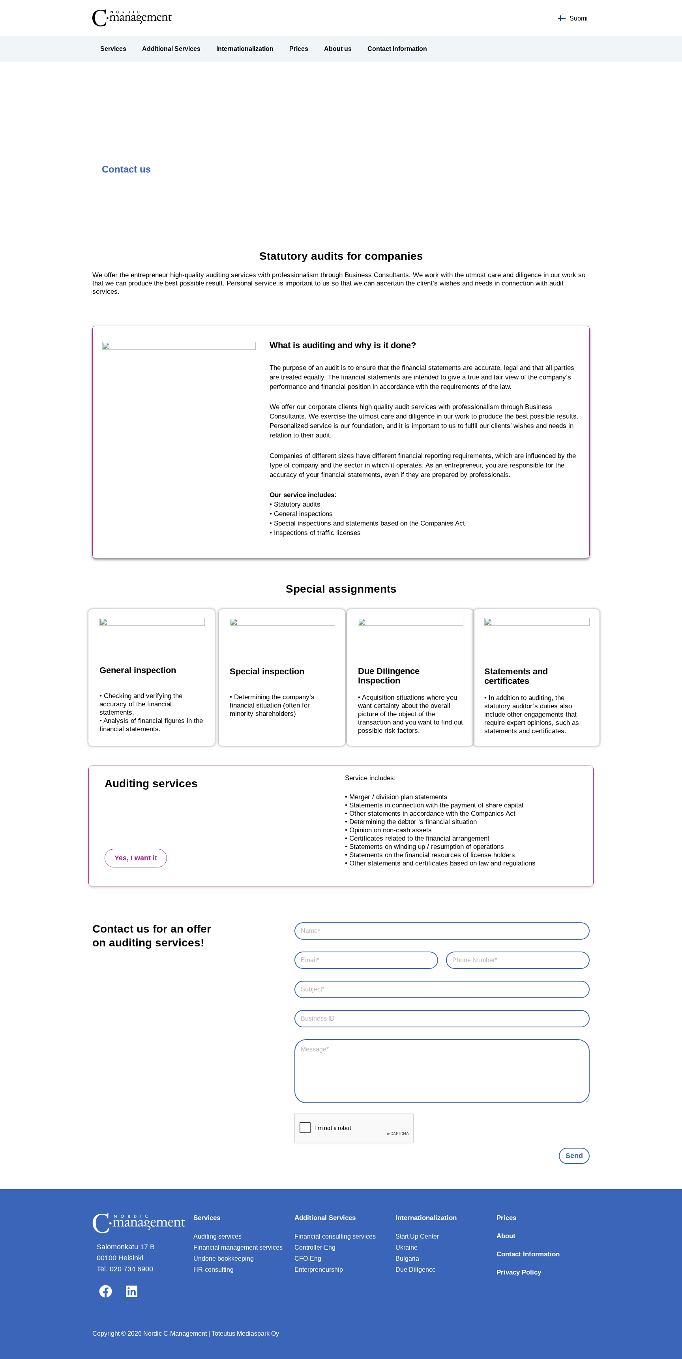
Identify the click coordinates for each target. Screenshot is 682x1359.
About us (338, 48)
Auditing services (217, 1236)
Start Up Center (417, 1236)
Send (574, 1156)
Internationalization (245, 48)
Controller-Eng (314, 1247)
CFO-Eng (307, 1258)
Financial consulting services (335, 1236)
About (506, 1236)
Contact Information (528, 1254)
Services (113, 48)
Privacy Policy (519, 1272)
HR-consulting (213, 1269)
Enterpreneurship (318, 1269)
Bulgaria (407, 1258)
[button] (136, 858)
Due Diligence (415, 1269)
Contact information (397, 48)
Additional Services (171, 48)
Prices (298, 48)
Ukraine (406, 1247)
